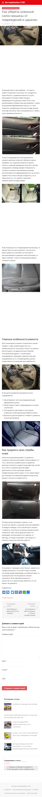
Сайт (4, 679)
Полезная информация (11, 8)
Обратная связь (32, 793)
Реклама (35, 789)
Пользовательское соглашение (14, 793)
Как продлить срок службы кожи (21, 769)
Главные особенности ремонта (20, 767)
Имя (4, 661)
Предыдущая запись (13, 608)
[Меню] (3, 2)
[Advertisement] (21, 68)
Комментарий (7, 634)
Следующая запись (29, 609)
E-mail (5, 670)
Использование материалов (21, 789)
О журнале (7, 789)
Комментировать (8, 598)
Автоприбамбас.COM (15, 2)
